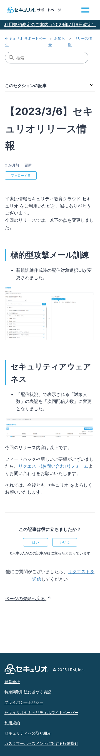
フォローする (21, 175)
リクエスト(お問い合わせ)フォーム (53, 466)
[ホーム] (33, 10)
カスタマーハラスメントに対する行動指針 (41, 743)
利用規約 (12, 723)
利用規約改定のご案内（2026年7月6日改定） (50, 24)
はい (35, 542)
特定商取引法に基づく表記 (27, 692)
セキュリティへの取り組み (27, 733)
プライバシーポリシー (23, 702)
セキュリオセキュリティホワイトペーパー (41, 712)
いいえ (65, 542)
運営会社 (12, 681)
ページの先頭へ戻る (25, 598)
